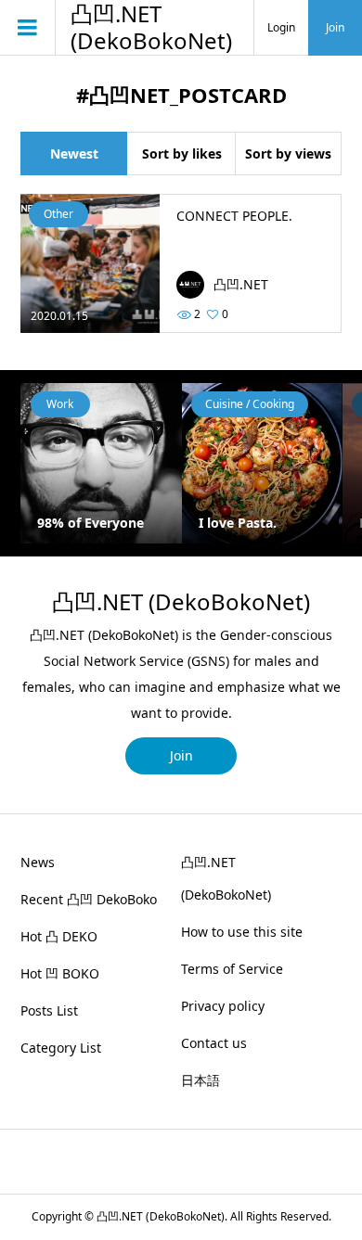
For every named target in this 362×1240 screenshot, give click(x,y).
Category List (60, 1047)
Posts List (49, 1010)
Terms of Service (232, 969)
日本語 (200, 1080)
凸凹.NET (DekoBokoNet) (151, 28)
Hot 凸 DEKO (58, 936)
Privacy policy (223, 1006)
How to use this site (242, 931)
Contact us (214, 1043)
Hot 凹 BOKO (59, 973)
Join (335, 27)
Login (281, 27)
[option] (222, 463)
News (37, 862)
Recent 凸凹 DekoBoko (88, 899)
